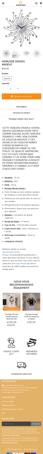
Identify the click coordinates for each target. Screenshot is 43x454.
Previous (5, 28)
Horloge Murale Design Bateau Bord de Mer (11, 316)
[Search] (36, 3)
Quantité (5, 83)
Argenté (7, 78)
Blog (3, 413)
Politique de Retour (8, 405)
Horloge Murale (19, 263)
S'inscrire (36, 424)
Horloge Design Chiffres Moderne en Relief (31, 316)
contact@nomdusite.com (9, 442)
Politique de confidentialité (11, 435)
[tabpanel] (6, 53)
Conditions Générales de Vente (12, 409)
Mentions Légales (8, 401)
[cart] (41, 3)
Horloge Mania (16, 449)
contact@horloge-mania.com (13, 392)
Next (38, 28)
